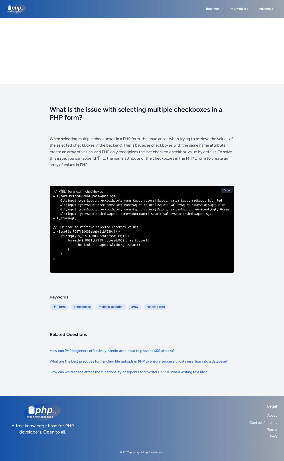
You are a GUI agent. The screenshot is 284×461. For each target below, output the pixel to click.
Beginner (212, 9)
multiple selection (111, 307)
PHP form (59, 307)
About (272, 415)
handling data (155, 307)
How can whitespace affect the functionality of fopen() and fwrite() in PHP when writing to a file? (128, 372)
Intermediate (239, 9)
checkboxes (82, 307)
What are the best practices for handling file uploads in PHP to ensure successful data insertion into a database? (139, 361)
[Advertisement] (142, 51)
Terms (272, 430)
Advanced (266, 9)
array (134, 307)
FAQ (273, 437)
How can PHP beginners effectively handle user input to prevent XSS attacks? (112, 351)
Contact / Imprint (263, 422)
